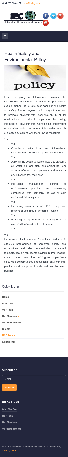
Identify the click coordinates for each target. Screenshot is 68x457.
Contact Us (8, 341)
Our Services (9, 316)
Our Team (7, 309)
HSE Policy (8, 335)
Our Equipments (11, 322)
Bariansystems (9, 450)
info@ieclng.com (32, 3)
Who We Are (9, 409)
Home (5, 296)
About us (7, 303)
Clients (6, 329)
